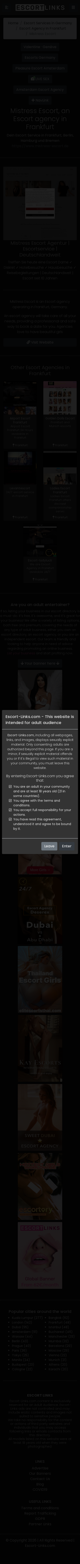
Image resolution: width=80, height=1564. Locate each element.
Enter (67, 846)
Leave (49, 846)
